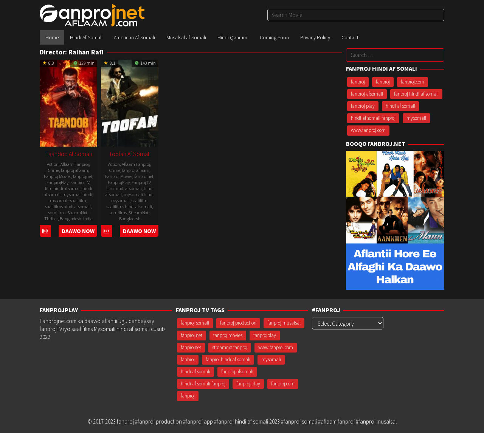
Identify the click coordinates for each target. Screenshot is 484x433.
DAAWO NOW (78, 231)
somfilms (56, 212)
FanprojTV (79, 182)
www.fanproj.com (368, 130)
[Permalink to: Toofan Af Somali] (130, 102)
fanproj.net (191, 335)
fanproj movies (227, 335)
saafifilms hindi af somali (68, 206)
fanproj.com (412, 82)
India (88, 218)
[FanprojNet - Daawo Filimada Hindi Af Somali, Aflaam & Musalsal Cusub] (92, 14)
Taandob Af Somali (68, 154)
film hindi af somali (63, 188)
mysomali (59, 200)
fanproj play (363, 106)
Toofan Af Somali (129, 154)
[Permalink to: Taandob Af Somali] (68, 102)
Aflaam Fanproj (74, 164)
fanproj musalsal (284, 323)
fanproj (383, 82)
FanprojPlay (57, 182)
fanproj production (238, 323)
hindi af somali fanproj (373, 118)
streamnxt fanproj (229, 347)
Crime (53, 170)
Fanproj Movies (57, 176)
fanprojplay (264, 335)
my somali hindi (77, 194)
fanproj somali (195, 323)
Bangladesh (70, 218)
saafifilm (78, 200)
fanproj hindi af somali (416, 94)
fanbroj (358, 82)
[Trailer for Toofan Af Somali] (106, 231)
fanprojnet (82, 176)
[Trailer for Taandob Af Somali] (45, 231)
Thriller (51, 218)
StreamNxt (77, 212)
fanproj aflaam (74, 170)
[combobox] (355, 15)
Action (53, 164)
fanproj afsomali (367, 94)
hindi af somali (400, 106)
